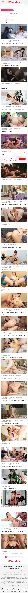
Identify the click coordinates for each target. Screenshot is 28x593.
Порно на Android (14, 568)
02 (9, 557)
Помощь (12, 566)
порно (14, 570)
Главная (6, 566)
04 (15, 557)
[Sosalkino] (14, 2)
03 (12, 557)
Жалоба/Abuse (19, 566)
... (18, 557)
